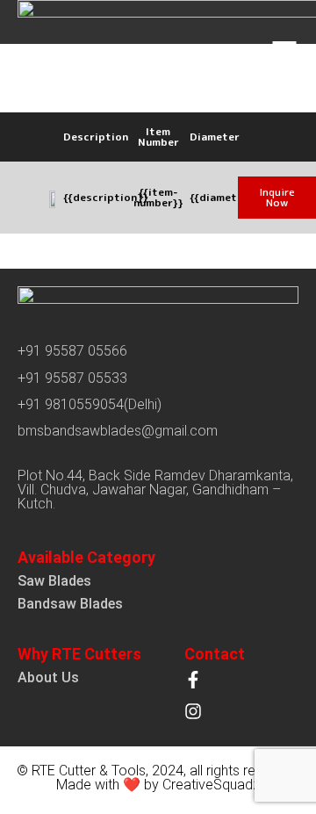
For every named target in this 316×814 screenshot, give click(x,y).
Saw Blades (54, 581)
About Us (48, 677)
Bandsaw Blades (70, 603)
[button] (277, 197)
